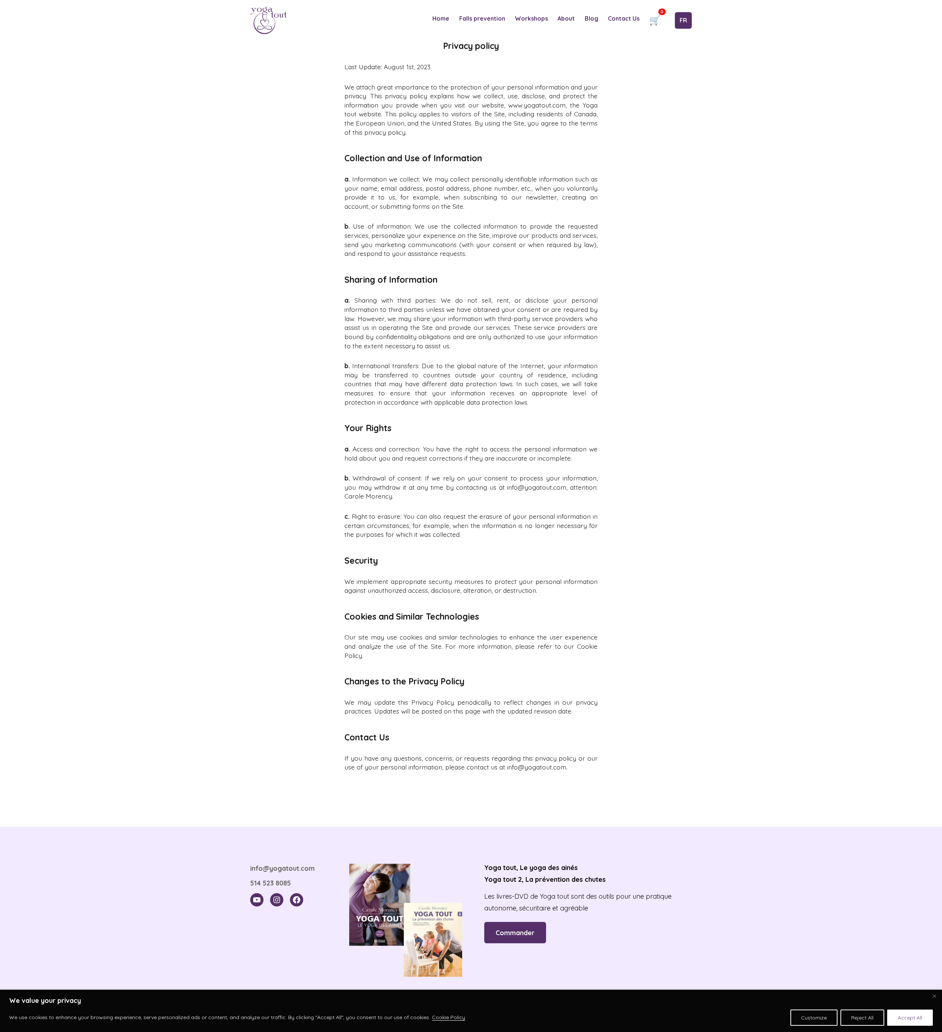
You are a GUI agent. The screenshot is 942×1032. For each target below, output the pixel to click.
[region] (471, 1011)
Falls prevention (482, 18)
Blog (591, 18)
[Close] (934, 996)
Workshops (531, 18)
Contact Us (624, 18)
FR (683, 20)
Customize (814, 1017)
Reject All (862, 1017)
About (566, 18)
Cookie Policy (448, 1017)
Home (440, 18)
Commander (515, 933)
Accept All (910, 1017)
